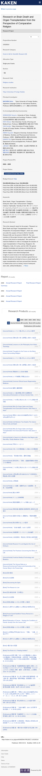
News (3, 760)
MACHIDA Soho (8, 101)
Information (4, 750)
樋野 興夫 (6, 150)
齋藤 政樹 (6, 152)
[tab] (22, 311)
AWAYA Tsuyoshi (8, 133)
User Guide (4, 754)
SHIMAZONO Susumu (10, 115)
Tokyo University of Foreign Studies (14, 92)
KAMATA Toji (7, 139)
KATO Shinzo (7, 122)
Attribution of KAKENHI (8, 767)
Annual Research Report (14, 283)
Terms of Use (5, 763)
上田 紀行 (6, 146)
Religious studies (8, 82)
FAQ (2, 757)
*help (15, 179)
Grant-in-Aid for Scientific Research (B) (15, 54)
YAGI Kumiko (7, 126)
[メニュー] (39, 2)
